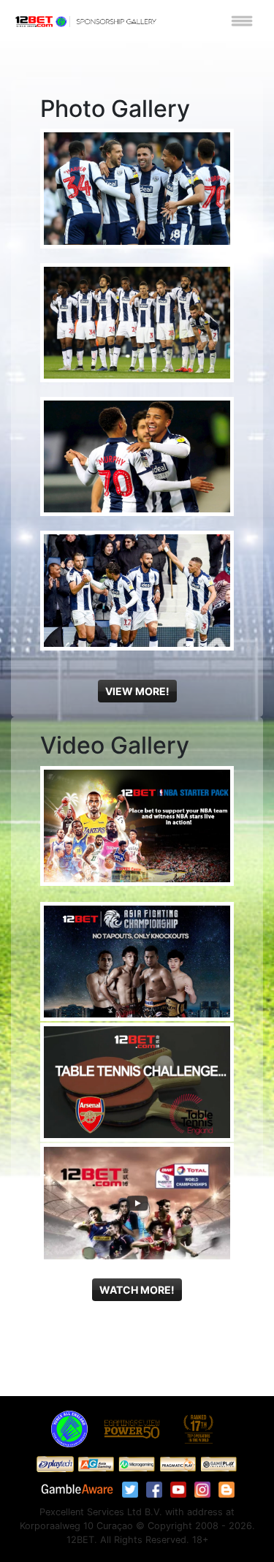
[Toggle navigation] (241, 20)
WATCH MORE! (137, 1290)
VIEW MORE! (137, 691)
